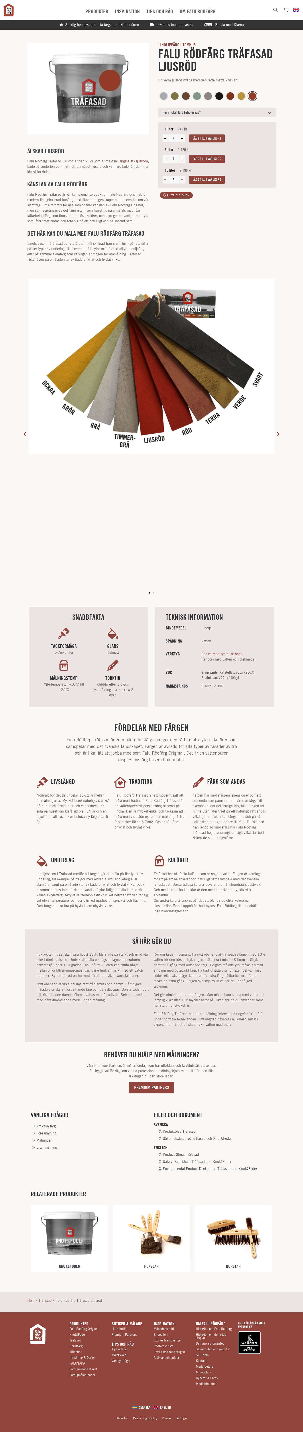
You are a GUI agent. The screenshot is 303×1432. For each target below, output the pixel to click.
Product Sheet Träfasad (180, 1154)
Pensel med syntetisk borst (221, 654)
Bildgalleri (161, 1334)
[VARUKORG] (286, 10)
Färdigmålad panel (82, 1375)
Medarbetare (204, 1366)
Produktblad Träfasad (179, 1131)
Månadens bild (164, 1329)
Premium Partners (124, 1334)
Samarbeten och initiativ (213, 1349)
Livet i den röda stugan (169, 1352)
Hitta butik (119, 1329)
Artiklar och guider (166, 1357)
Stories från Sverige (167, 1340)
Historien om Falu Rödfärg (214, 1329)
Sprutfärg (76, 1346)
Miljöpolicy (203, 1372)
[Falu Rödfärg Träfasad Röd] (230, 96)
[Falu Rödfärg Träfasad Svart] (219, 96)
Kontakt (201, 1361)
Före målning (45, 1133)
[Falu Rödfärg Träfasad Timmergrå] (208, 96)
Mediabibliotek (206, 1384)
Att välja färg (45, 1126)
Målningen (43, 1140)
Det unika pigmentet (210, 1343)
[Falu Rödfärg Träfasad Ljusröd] (252, 96)
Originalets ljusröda (133, 161)
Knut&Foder (77, 1334)
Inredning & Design (82, 1357)
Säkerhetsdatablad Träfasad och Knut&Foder (197, 1138)
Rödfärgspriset (163, 1346)
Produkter (79, 1324)
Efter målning (46, 1147)
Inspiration (164, 1324)
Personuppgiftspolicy (145, 1418)
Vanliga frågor (121, 1361)
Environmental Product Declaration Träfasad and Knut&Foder (209, 1169)
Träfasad (45, 1300)
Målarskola (119, 1355)
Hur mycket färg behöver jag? (182, 112)
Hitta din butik (177, 195)
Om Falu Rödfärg (211, 1324)
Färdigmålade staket (83, 1369)
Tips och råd (123, 1344)
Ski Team (202, 1355)
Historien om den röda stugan (211, 1336)
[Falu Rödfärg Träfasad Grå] (163, 96)
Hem (31, 1300)
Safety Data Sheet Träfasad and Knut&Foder (196, 1162)
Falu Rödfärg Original (83, 1329)
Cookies (166, 1418)
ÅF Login (181, 1418)
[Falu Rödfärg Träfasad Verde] (174, 96)
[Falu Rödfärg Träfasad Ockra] (241, 96)
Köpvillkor (122, 1418)
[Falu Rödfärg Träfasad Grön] (197, 96)
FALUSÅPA (77, 1363)
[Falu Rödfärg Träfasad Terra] (185, 96)
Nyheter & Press (207, 1378)
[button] (275, 10)
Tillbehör (75, 1352)
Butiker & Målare (127, 1324)
